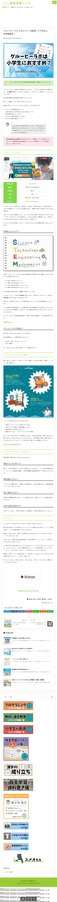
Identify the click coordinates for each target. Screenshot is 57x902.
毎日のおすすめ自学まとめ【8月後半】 (22, 648)
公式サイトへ (7, 322)
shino (51, 602)
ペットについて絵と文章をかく (20, 659)
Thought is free (36, 883)
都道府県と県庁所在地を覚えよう (21, 669)
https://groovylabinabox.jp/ (32, 201)
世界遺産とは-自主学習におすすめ (21, 638)
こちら (10, 143)
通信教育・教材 (32, 599)
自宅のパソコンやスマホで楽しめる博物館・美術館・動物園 (28, 680)
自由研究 (39, 599)
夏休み (45, 599)
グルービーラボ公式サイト (12, 444)
